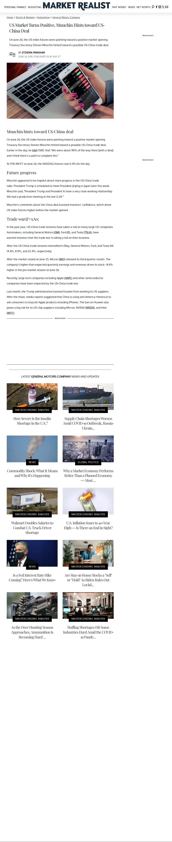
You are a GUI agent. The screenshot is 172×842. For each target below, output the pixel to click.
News (131, 7)
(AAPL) (68, 278)
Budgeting (34, 7)
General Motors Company (66, 17)
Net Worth (143, 7)
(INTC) (10, 313)
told (34, 150)
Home (10, 17)
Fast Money (119, 7)
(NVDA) (90, 307)
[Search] (153, 6)
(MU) (62, 259)
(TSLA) (88, 232)
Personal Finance (15, 7)
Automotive (43, 17)
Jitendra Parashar (33, 52)
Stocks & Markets (25, 17)
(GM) (57, 232)
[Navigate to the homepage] (76, 6)
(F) (68, 232)
